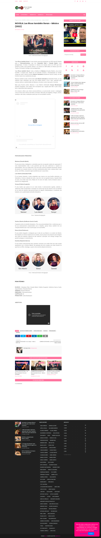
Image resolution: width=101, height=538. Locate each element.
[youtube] (83, 70)
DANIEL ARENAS (53, 455)
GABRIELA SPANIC (44, 477)
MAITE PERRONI (55, 496)
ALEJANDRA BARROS (53, 428)
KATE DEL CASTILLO (44, 494)
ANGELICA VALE (53, 438)
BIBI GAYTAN (51, 442)
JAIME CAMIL (57, 486)
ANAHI (48, 435)
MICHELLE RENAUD (52, 508)
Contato (25, 1)
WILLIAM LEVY (52, 528)
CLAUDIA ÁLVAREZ (44, 455)
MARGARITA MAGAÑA (55, 499)
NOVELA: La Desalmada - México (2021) (28, 437)
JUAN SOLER (57, 491)
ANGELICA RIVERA (44, 438)
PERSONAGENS (52, 330)
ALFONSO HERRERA (44, 430)
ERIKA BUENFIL (43, 469)
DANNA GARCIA (53, 459)
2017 (75, 448)
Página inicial (18, 20)
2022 (75, 435)
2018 (75, 446)
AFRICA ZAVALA (43, 428)
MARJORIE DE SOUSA (53, 503)
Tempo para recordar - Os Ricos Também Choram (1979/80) (21, 373)
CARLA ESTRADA (43, 447)
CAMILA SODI (51, 445)
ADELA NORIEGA (43, 425)
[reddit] (83, 66)
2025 (75, 428)
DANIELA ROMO (53, 457)
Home (16, 1)
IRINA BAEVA (51, 481)
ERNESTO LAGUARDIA (52, 469)
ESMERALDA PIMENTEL (44, 472)
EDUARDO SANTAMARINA (45, 467)
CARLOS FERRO (52, 447)
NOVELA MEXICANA (38, 330)
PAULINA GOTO (43, 516)
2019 (75, 443)
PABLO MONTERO (51, 513)
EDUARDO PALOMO (53, 464)
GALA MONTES (53, 477)
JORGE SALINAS (51, 489)
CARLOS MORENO (44, 450)
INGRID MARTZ (43, 481)
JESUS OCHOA (43, 489)
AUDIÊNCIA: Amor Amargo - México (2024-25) (77, 90)
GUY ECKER (42, 479)
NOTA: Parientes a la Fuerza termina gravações (28, 451)
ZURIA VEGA (52, 530)
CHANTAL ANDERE (44, 452)
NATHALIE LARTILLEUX (44, 511)
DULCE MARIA (51, 462)
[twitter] (78, 1)
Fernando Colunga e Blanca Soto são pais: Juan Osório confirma (77, 76)
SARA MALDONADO (55, 521)
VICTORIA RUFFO (43, 528)
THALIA (41, 525)
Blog (46, 536)
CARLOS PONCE (53, 450)
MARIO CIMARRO (43, 503)
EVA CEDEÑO (53, 472)
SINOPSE (24, 20)
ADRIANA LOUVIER (52, 425)
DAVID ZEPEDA (43, 462)
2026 (75, 425)
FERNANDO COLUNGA (44, 474)
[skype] (72, 70)
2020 (75, 441)
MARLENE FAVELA (43, 506)
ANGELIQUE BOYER (44, 440)
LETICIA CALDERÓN (54, 494)
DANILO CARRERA (44, 459)
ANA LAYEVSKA (56, 433)
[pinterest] (83, 1)
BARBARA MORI (43, 442)
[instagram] (80, 1)
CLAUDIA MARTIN (53, 452)
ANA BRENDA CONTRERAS (45, 433)
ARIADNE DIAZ (53, 440)
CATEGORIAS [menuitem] (24, 14)
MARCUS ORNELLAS (44, 499)
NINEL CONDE (43, 513)
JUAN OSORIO (49, 491)
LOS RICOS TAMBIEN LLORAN (26, 330)
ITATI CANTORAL (43, 484)
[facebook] (75, 1)
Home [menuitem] (17, 14)
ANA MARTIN (42, 435)
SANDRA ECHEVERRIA (44, 521)
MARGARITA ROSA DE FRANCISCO (47, 501)
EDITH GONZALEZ (43, 464)
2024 (75, 430)
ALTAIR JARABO (53, 430)
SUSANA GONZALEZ (53, 523)
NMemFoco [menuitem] (33, 14)
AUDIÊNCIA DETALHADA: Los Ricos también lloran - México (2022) (38, 373)
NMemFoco (57, 536)
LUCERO (48, 496)
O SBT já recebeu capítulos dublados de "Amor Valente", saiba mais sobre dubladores (78, 117)
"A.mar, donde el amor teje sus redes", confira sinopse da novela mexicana (78, 84)
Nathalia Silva (33, 348)
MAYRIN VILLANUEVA (53, 506)
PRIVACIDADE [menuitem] (49, 14)
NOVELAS (45, 330)
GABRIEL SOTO (54, 474)
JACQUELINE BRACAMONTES (46, 486)
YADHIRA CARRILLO (44, 530)
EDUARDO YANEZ (56, 467)
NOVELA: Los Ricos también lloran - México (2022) (53, 372)
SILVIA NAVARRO (43, 523)
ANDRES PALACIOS (56, 435)
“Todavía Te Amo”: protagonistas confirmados (77, 130)
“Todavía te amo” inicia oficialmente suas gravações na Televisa (78, 110)
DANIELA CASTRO (44, 457)
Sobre (20, 1)
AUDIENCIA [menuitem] (40, 14)
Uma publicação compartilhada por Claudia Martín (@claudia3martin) (35, 144)
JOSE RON (42, 491)
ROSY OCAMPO (43, 518)
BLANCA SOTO (43, 445)
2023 (75, 433)
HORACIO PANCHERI (51, 479)
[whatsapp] (85, 1)
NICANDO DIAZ (54, 511)
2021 (75, 438)
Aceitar (91, 533)
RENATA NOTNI (51, 516)
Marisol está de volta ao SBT (78, 123)
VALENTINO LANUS (49, 525)
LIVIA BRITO (42, 496)
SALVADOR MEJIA (52, 518)
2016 (75, 451)
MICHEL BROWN (43, 508)
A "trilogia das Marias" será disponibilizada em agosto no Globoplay (29, 445)
